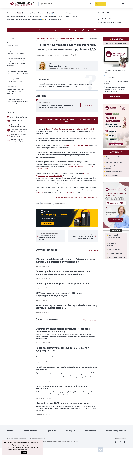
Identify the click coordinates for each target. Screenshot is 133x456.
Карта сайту (51, 431)
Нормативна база (44, 13)
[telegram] (103, 13)
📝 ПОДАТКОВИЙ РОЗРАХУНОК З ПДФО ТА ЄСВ (115, 237)
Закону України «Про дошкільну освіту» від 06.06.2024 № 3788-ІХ (70, 129)
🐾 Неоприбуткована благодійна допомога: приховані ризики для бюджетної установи (114, 89)
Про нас (47, 19)
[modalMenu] (123, 4)
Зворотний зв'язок (30, 431)
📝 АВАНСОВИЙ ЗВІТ (114, 249)
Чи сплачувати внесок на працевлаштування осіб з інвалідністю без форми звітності (16, 62)
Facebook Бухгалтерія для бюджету (18, 135)
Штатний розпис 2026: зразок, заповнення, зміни (62, 403)
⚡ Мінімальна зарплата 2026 (113, 162)
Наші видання (70, 431)
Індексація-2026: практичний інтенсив (15, 80)
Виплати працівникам (60, 203)
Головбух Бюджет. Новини (17, 121)
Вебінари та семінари (73, 13)
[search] (91, 4)
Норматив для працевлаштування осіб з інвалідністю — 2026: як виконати (16, 90)
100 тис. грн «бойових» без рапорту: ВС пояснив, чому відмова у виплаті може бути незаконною (65, 260)
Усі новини (92, 250)
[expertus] (46, 4)
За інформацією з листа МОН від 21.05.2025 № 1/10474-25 (76, 197)
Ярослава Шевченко (58, 66)
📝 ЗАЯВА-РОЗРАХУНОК (114, 253)
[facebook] (98, 13)
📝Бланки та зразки (58, 13)
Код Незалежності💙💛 (36, 19)
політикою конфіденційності (27, 447)
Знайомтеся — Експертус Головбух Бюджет (16, 44)
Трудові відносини (80, 38)
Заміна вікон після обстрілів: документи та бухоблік (61, 16)
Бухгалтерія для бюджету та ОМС (46, 38)
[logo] (22, 3)
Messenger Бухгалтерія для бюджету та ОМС (19, 130)
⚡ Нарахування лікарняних (113, 172)
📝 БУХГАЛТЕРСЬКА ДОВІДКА (113, 244)
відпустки (39, 192)
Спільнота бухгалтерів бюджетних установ (18, 125)
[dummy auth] (112, 4)
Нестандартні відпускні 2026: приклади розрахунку (24, 16)
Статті (16, 13)
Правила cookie (90, 431)
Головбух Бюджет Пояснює (19, 117)
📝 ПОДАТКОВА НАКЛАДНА (116, 257)
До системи (100, 4)
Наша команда (56, 19)
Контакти (11, 431)
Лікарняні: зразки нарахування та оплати (15, 52)
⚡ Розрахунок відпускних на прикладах (113, 167)
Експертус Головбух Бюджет (17, 19)
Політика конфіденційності (115, 431)
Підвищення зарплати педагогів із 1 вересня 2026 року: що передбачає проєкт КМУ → (68, 30)
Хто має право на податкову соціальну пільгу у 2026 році (17, 72)
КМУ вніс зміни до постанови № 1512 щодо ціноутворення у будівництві (59, 294)
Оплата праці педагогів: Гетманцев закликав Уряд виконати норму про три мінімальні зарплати (63, 272)
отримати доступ (116, 97)
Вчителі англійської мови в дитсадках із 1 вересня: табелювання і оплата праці (63, 330)
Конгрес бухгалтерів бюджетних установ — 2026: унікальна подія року (67, 120)
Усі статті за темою (89, 320)
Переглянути (87, 105)
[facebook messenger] (108, 13)
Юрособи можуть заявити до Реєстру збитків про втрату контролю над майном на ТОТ (67, 306)
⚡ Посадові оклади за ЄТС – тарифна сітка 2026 (116, 158)
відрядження (70, 192)
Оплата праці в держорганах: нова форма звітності (63, 283)
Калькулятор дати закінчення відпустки (18, 140)
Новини (9, 13)
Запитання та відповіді (29, 13)
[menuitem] (10, 13)
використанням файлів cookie (17, 450)
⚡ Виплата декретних (111, 175)
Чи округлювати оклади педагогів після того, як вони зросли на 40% (17, 101)
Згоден (24, 452)
